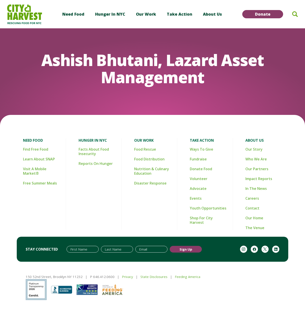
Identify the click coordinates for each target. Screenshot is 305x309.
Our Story (254, 149)
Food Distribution (149, 159)
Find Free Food (35, 149)
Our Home (254, 218)
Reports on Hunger (96, 163)
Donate (262, 14)
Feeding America (187, 276)
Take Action (179, 14)
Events (196, 198)
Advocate (198, 188)
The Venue (254, 227)
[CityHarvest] (24, 14)
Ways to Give (201, 149)
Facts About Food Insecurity (94, 151)
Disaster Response (150, 183)
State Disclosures (153, 276)
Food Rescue (145, 149)
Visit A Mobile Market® (34, 171)
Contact (252, 208)
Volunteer (198, 178)
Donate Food (201, 168)
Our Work (146, 14)
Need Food (73, 14)
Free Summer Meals (40, 183)
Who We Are (256, 159)
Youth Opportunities (208, 208)
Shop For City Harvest (201, 220)
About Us (212, 14)
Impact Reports (258, 178)
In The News (256, 188)
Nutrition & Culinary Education (151, 171)
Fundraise (198, 159)
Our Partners (256, 168)
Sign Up (186, 249)
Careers (252, 198)
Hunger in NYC (110, 14)
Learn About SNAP (39, 159)
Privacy (127, 276)
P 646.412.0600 (102, 276)
